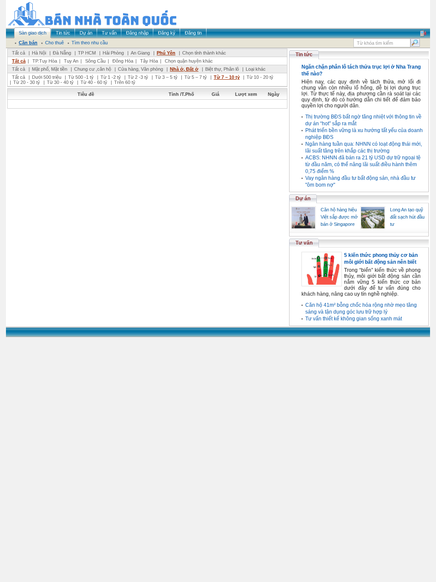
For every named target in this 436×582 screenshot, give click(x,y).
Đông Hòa (122, 60)
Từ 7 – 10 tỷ (227, 77)
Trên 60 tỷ (124, 82)
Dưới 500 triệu (46, 77)
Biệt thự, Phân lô (222, 69)
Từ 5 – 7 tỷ (195, 77)
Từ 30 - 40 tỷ (60, 82)
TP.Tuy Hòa (44, 60)
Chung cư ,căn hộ (92, 69)
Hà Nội (39, 52)
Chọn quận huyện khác (189, 60)
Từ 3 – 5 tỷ (166, 77)
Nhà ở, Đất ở (184, 69)
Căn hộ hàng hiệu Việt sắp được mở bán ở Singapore (339, 217)
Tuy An (71, 60)
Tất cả (18, 52)
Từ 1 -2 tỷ (110, 77)
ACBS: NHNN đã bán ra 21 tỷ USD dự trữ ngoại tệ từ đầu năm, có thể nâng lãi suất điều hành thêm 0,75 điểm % (363, 164)
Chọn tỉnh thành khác (204, 52)
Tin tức (304, 55)
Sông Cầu (95, 60)
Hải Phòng (113, 52)
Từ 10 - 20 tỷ (260, 77)
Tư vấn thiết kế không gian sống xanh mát (353, 319)
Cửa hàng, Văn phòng (140, 69)
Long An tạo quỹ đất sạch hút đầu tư (407, 217)
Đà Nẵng (62, 52)
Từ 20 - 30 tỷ (26, 82)
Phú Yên (166, 52)
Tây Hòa (149, 60)
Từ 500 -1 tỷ (81, 77)
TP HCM (87, 52)
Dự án (302, 199)
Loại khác (256, 69)
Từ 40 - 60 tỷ (93, 82)
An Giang (140, 52)
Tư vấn (304, 243)
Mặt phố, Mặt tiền (49, 69)
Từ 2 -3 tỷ (138, 77)
